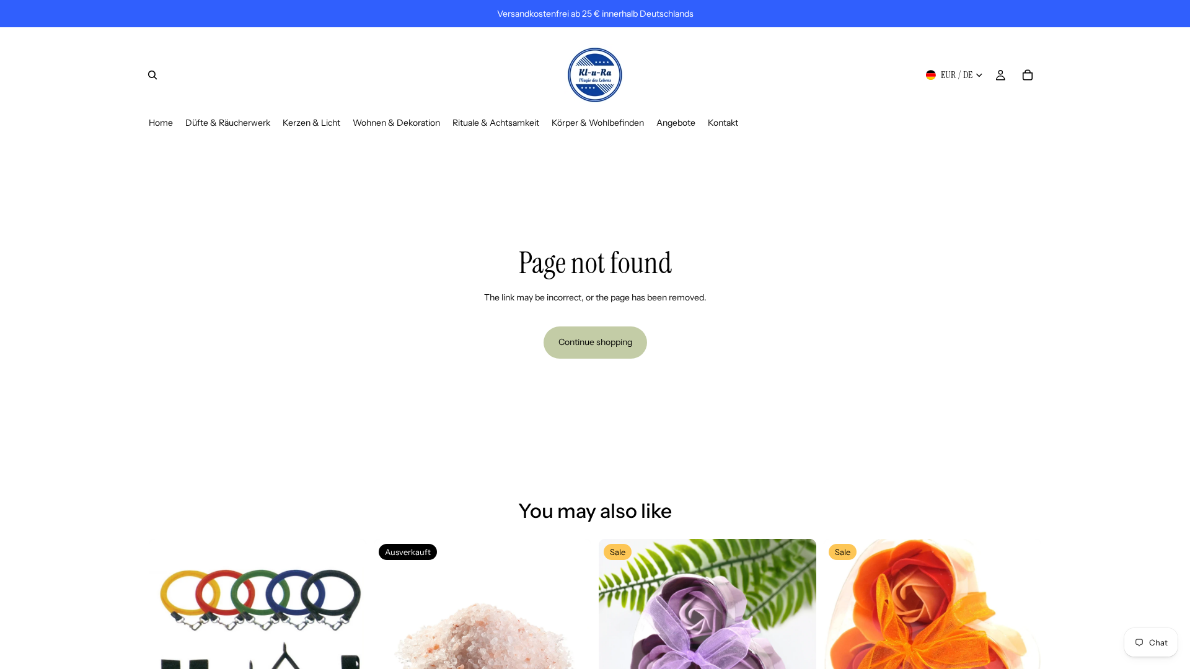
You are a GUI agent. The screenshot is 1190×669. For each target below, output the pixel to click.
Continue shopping (595, 342)
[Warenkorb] (1027, 75)
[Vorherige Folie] (167, 647)
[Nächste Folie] (347, 647)
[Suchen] (152, 75)
